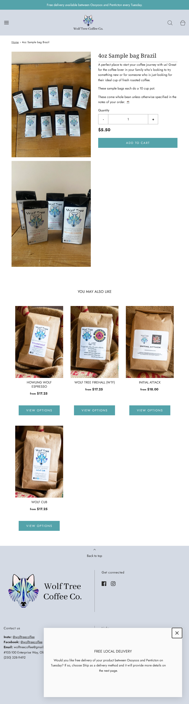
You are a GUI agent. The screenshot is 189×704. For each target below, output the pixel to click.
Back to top (94, 555)
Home (15, 42)
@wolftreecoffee (24, 637)
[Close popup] (177, 633)
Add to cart (138, 143)
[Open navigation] (6, 22)
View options (39, 410)
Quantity (103, 110)
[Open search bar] (170, 22)
